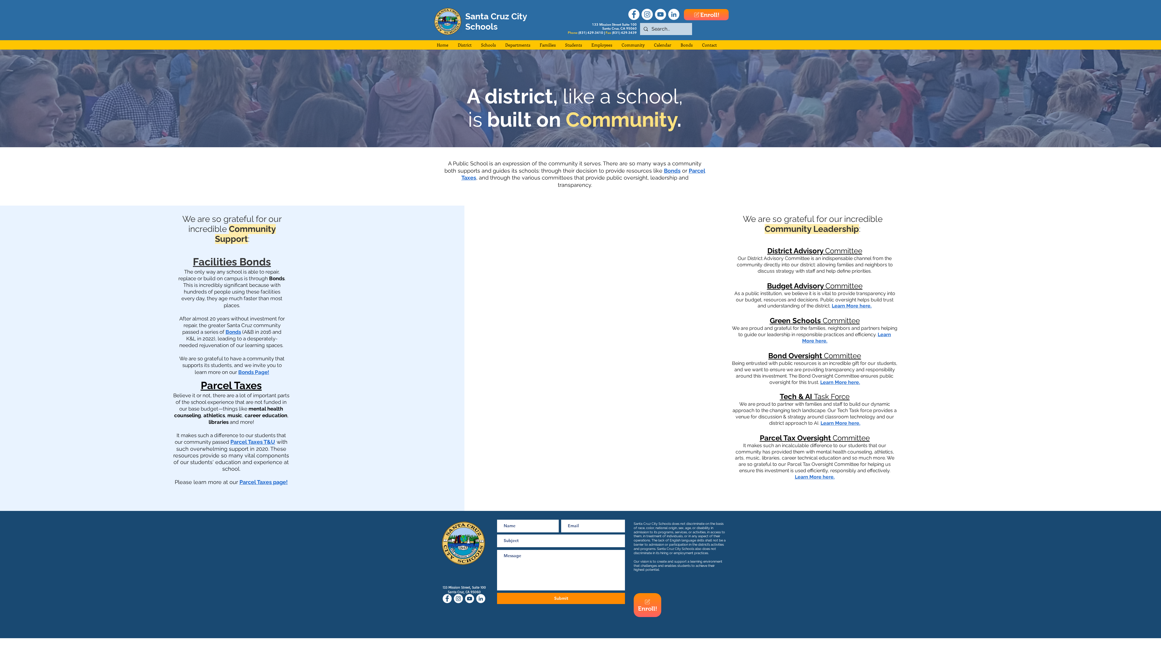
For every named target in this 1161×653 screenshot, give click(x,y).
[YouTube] (660, 14)
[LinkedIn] (673, 14)
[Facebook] (633, 14)
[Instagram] (647, 14)
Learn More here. (852, 306)
